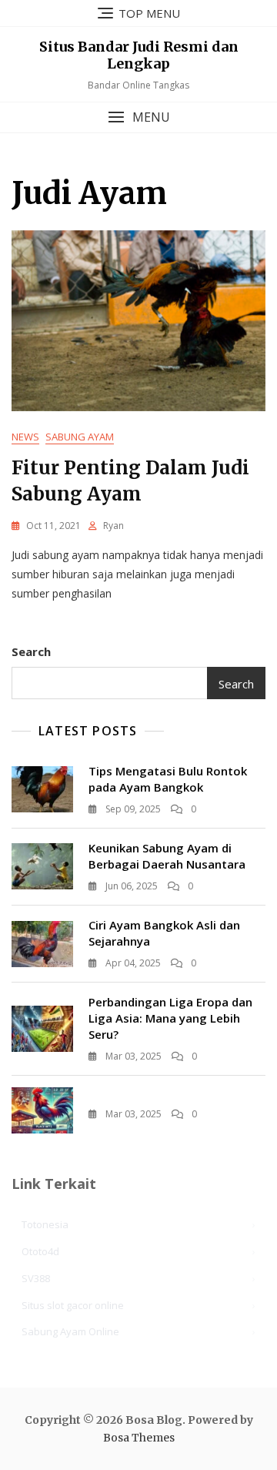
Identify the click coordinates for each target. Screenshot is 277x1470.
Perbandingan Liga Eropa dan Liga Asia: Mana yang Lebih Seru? (170, 1018)
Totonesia (45, 1224)
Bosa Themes (139, 1438)
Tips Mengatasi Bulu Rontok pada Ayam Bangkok (167, 779)
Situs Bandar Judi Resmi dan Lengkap (139, 55)
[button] (138, 117)
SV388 (36, 1278)
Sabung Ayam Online (70, 1331)
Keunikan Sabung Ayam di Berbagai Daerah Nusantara (166, 856)
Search (31, 651)
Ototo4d (40, 1251)
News (25, 437)
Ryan (113, 525)
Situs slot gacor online (73, 1305)
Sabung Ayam (79, 437)
